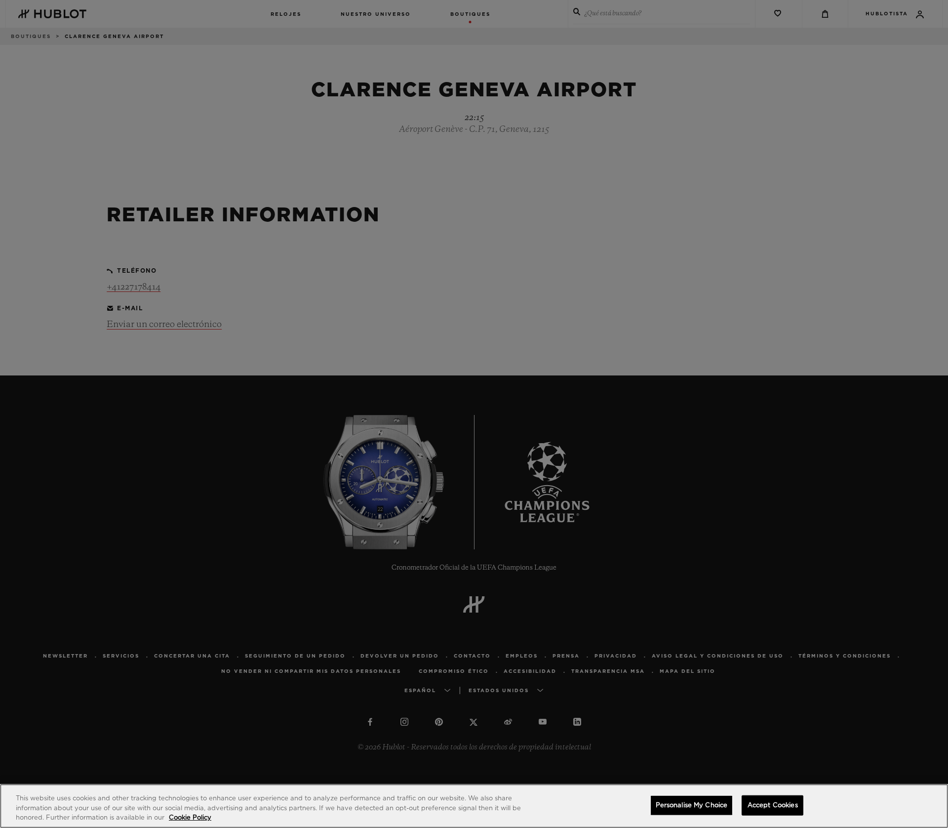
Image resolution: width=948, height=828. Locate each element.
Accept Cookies (773, 805)
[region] (474, 806)
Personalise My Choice (692, 805)
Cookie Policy (190, 818)
